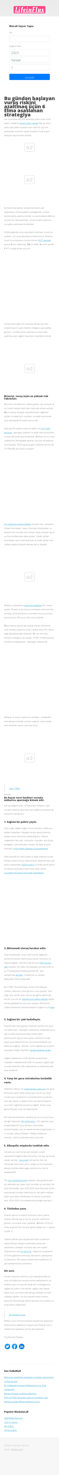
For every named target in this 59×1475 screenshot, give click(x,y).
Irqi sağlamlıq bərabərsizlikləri (17, 524)
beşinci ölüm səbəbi (29, 123)
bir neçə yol (26, 1251)
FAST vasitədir (44, 240)
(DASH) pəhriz (28, 864)
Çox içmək (23, 1160)
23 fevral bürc (10, 1430)
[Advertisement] (29, 288)
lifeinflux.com (17, 1449)
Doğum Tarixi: (15, 46)
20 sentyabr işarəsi (17, 1314)
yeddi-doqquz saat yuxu (35, 1088)
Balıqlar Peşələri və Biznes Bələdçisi (20, 1393)
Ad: (10, 32)
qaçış (52, 1007)
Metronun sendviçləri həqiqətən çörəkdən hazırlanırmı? (29, 1377)
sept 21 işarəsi (11, 1422)
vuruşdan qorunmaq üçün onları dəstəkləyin (24, 872)
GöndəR (29, 77)
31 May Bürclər (11, 1381)
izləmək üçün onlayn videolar (35, 999)
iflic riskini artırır (28, 1121)
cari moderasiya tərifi (17, 1180)
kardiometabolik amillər (40, 1050)
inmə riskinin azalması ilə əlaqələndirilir (30, 848)
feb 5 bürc (9, 1426)
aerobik (19, 975)
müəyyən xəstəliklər (33, 605)
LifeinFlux (29, 9)
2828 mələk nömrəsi (13, 1418)
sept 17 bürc (14, 788)
